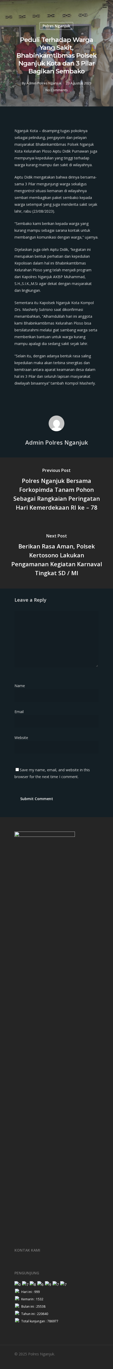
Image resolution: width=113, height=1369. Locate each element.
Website (21, 737)
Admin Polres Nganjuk (44, 83)
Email (20, 711)
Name (21, 685)
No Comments (56, 90)
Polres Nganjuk (56, 25)
